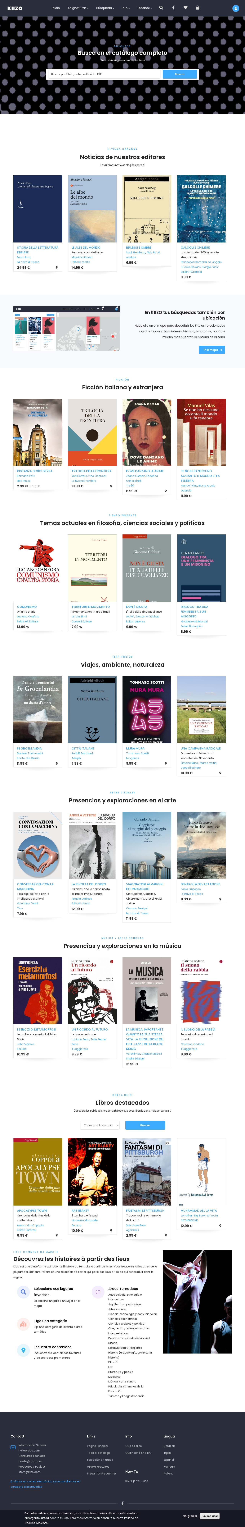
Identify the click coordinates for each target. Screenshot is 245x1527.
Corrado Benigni (27, 908)
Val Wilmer (78, 1054)
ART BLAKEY (25, 1210)
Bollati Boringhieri (83, 626)
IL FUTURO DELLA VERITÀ (143, 607)
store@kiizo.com (30, 1472)
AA (182, 252)
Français (169, 1467)
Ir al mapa (211, 350)
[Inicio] (17, 7)
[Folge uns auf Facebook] (122, 1503)
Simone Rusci (80, 763)
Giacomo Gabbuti (38, 616)
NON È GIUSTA (27, 607)
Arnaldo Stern (135, 894)
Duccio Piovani (81, 267)
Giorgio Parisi (100, 267)
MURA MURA (26, 748)
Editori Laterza (26, 621)
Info (125, 8)
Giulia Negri (133, 758)
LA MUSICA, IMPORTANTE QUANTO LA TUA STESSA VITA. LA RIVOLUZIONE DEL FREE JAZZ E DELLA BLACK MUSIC (90, 1039)
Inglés (167, 1453)
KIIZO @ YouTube (136, 1481)
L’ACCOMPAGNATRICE (143, 471)
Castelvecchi (135, 899)
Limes (189, 252)
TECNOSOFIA (190, 607)
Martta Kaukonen (192, 481)
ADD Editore (188, 1049)
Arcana (21, 1225)
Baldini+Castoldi (82, 272)
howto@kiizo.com (30, 1461)
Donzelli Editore (82, 768)
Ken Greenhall (135, 476)
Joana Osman (26, 476)
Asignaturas (77, 8)
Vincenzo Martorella (30, 1220)
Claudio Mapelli (97, 1054)
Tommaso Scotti (28, 753)
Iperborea (187, 763)
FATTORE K (188, 1029)
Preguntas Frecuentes (102, 1473)
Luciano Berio (25, 1039)
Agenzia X (77, 1230)
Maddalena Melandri (85, 621)
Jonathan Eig (134, 1215)
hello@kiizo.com (29, 1450)
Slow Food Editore (137, 262)
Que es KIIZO (133, 1446)
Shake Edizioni (80, 1058)
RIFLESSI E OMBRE (29, 247)
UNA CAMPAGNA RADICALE (92, 748)
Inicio (56, 8)
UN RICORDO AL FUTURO (35, 1029)
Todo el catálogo (98, 1453)
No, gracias (190, 1516)
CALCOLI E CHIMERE (86, 247)
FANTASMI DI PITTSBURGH (90, 1210)
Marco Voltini (99, 763)
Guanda (77, 490)
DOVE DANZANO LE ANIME (35, 471)
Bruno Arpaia (97, 485)
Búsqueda (104, 8)
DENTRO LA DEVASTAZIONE (91, 884)
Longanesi (187, 485)
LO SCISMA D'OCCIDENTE (199, 247)
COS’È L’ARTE (136, 884)
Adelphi (22, 257)
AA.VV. (21, 616)
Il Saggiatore (25, 1049)
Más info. (42, 1523)
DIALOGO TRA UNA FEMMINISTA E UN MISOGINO (85, 612)
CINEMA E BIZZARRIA (195, 884)
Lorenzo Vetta (153, 1215)
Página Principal (97, 1446)
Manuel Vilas (80, 485)
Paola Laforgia (189, 1044)
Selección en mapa (100, 1460)
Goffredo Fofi (189, 889)
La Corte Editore (191, 1235)
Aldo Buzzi (44, 252)
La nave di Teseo (28, 913)
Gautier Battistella (138, 257)
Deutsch (169, 1446)
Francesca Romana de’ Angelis (92, 262)
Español (143, 8)
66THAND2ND (134, 1220)
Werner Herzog (136, 612)
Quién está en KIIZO (138, 1453)
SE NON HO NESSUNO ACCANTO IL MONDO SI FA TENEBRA (91, 476)
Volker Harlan (154, 889)
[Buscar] (161, 8)
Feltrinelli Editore (137, 621)
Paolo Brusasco (82, 889)
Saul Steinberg (26, 252)
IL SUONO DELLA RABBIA (143, 1029)
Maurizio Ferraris (191, 621)
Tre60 (21, 485)
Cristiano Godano (137, 1044)
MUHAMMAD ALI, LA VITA (144, 1210)
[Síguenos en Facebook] (174, 8)
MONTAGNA (135, 748)
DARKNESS (188, 471)
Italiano (168, 1473)
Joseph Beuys (135, 889)
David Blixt (187, 1230)
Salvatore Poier (81, 1225)
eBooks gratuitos (98, 1467)
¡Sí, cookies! (210, 1515)
